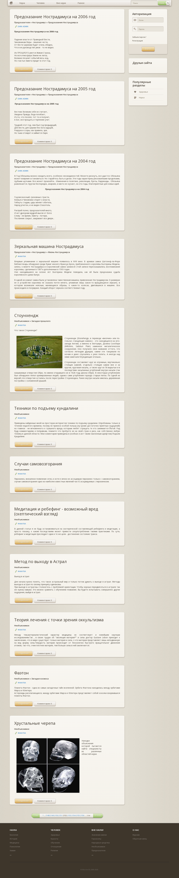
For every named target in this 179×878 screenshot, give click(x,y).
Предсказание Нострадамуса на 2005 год (54, 88)
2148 (48, 815)
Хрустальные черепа (34, 723)
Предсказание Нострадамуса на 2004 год (54, 161)
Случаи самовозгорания (38, 463)
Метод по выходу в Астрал (40, 561)
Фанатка (22, 256)
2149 (52, 815)
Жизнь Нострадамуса (59, 252)
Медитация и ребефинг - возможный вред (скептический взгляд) (56, 511)
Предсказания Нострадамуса (63, 22)
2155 (78, 815)
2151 (61, 815)
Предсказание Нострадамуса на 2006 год (54, 16)
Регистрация (137, 41)
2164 (88, 815)
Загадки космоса (40, 678)
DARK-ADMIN (23, 26)
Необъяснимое (21, 321)
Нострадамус (39, 22)
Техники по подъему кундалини (46, 408)
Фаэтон (21, 673)
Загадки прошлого (40, 321)
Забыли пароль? (139, 37)
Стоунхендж (26, 315)
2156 (82, 815)
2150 (56, 815)
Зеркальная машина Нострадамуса (49, 246)
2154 (74, 815)
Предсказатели (22, 22)
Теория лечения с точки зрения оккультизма (59, 619)
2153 (69, 815)
